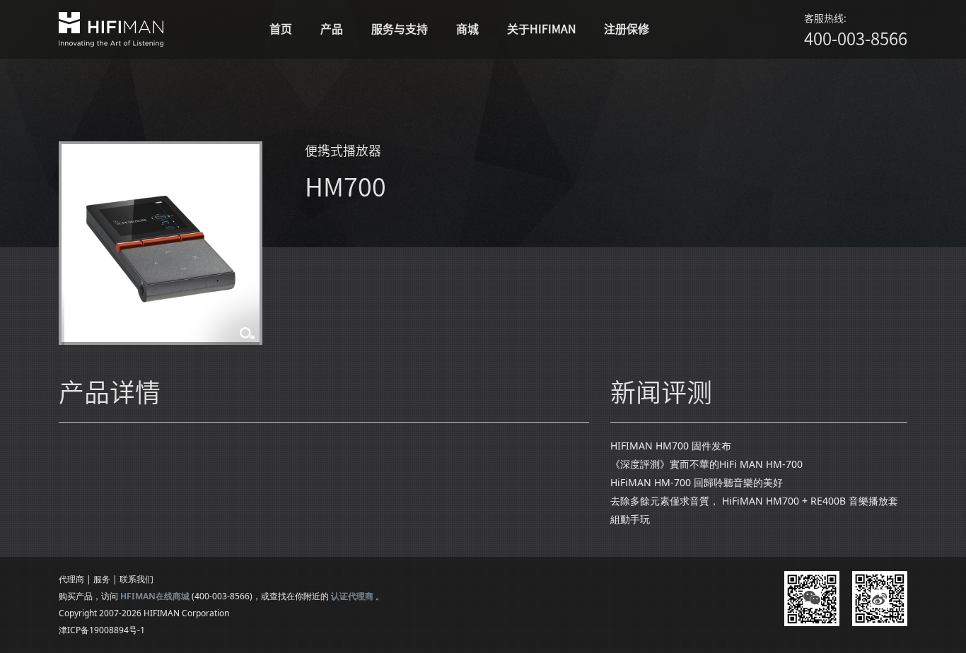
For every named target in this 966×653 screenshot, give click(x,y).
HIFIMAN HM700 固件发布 (670, 445)
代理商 (71, 579)
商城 (467, 29)
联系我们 (136, 579)
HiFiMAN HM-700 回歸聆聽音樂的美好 (696, 482)
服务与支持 (399, 29)
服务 (101, 579)
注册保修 (626, 29)
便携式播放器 (343, 150)
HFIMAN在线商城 (155, 596)
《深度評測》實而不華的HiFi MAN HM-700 (706, 464)
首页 (280, 29)
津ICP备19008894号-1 (102, 630)
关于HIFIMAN (541, 29)
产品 (331, 29)
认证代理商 (352, 596)
